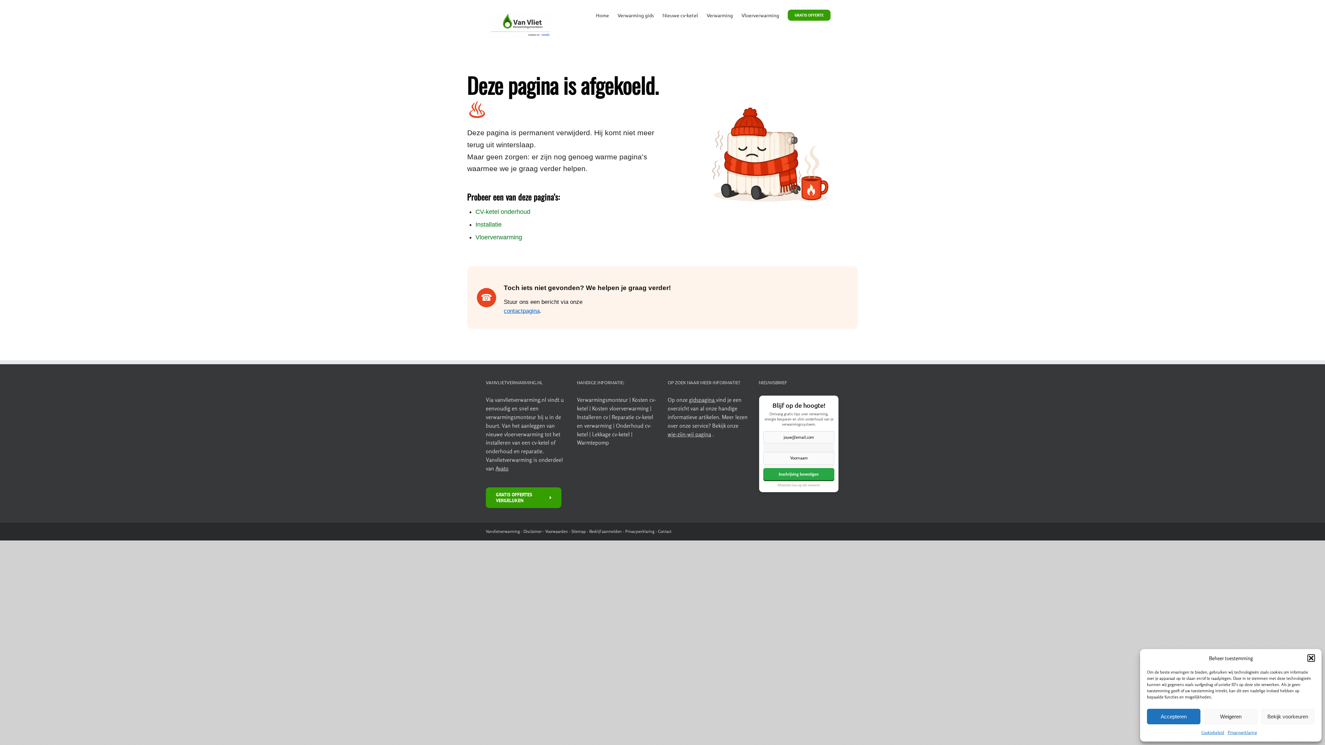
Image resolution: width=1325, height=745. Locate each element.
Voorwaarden (556, 531)
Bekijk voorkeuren (1287, 716)
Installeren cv (593, 417)
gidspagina (702, 399)
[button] (1311, 658)
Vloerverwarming (498, 237)
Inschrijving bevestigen (799, 474)
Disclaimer (532, 531)
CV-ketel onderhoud (502, 211)
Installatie (488, 224)
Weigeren (1230, 716)
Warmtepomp (593, 442)
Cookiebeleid (1212, 732)
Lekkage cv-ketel (611, 434)
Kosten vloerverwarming (621, 408)
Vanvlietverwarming (503, 531)
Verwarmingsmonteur (602, 399)
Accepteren (1174, 716)
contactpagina (522, 311)
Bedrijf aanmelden (605, 531)
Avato (502, 468)
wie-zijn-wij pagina (689, 434)
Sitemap (578, 531)
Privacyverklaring (1242, 732)
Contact (664, 531)
